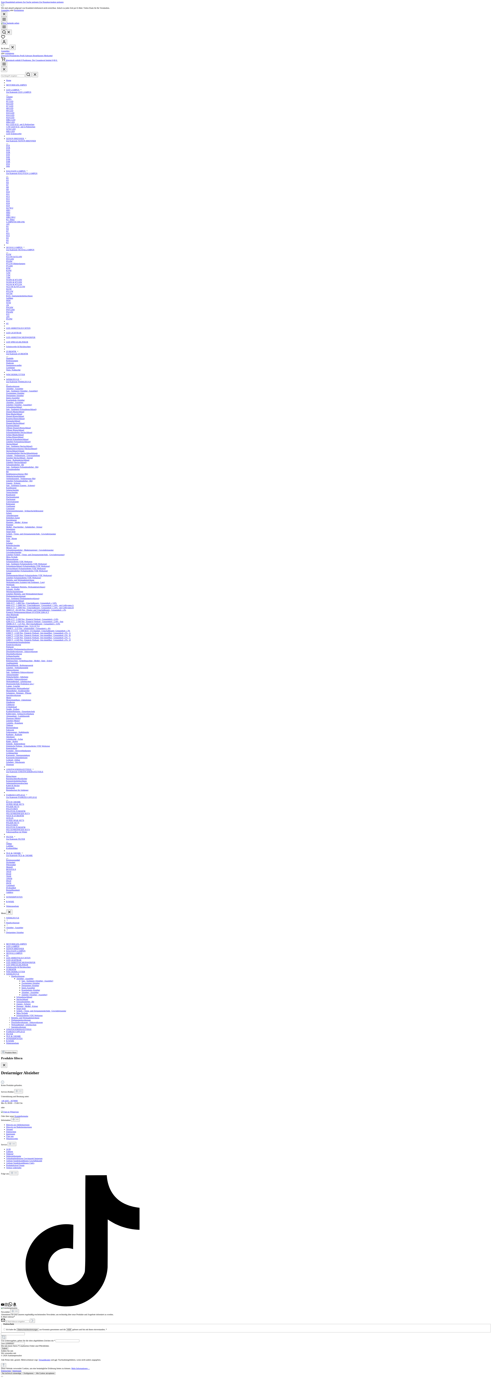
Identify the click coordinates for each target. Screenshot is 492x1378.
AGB (8, 1149)
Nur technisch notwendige (11, 1373)
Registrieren (19, 10)
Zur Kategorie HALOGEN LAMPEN (21, 173)
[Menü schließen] (12, 47)
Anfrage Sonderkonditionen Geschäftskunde (24, 1161)
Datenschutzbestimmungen (28, 1330)
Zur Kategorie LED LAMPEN (18, 92)
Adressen (29, 56)
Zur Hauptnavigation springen (51, 2)
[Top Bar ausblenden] (4, 14)
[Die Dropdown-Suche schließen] (35, 74)
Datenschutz (11, 1132)
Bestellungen (38, 56)
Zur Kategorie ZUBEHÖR (17, 354)
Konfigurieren (28, 1373)
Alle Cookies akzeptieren (45, 1373)
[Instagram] (6, 1306)
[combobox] (13, 76)
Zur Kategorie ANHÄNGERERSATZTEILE (24, 772)
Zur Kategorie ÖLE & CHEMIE (19, 855)
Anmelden (5, 10)
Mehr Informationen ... (80, 1368)
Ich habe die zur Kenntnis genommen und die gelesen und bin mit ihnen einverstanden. (56, 1329)
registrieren (9, 53)
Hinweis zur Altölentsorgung (17, 1125)
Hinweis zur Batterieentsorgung (19, 1127)
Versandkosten (44, 1360)
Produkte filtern (10, 1053)
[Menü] (4, 19)
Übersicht (5, 56)
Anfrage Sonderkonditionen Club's (20, 1163)
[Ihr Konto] (4, 42)
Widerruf (9, 1154)
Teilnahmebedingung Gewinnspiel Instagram (24, 1158)
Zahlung (9, 1151)
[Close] (4, 69)
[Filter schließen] (4, 1065)
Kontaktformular (21, 1116)
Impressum (10, 1134)
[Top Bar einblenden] (4, 64)
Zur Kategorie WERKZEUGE (18, 382)
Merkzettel (48, 56)
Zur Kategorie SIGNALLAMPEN (20, 250)
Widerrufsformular (13, 1156)
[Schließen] (2, 1376)
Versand (9, 1129)
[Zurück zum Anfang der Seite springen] (3, 1365)
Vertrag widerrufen (13, 1168)
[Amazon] (15, 1306)
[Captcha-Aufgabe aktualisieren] (3, 1337)
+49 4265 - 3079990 (9, 1101)
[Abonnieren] (32, 1321)
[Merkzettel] (3, 38)
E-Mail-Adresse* (8, 1317)
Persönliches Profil (17, 56)
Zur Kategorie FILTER (15, 839)
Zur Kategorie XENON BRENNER (21, 141)
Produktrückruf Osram (15, 1165)
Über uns (10, 1136)
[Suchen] (6, 32)
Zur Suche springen (31, 2)
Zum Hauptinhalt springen (12, 2)
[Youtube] (3, 1306)
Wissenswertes (12, 1139)
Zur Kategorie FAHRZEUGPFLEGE (21, 797)
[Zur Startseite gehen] (10, 23)
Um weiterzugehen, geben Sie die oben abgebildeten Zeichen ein (28, 1341)
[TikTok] (82, 1306)
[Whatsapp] (10, 1306)
